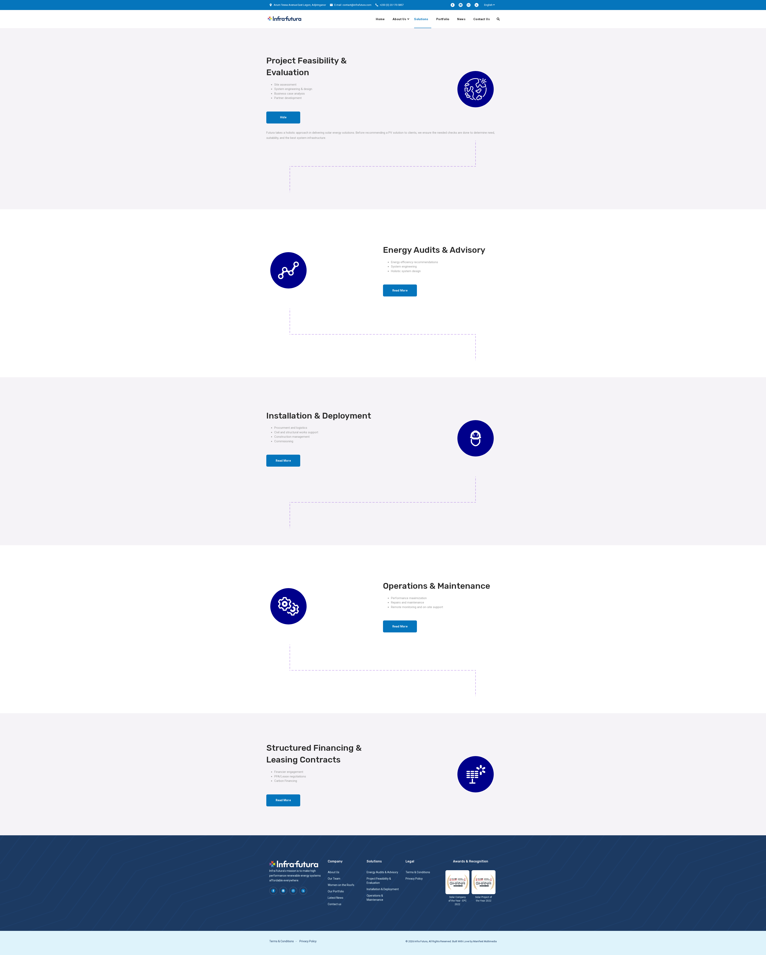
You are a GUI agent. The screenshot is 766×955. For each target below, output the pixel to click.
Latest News (335, 897)
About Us (399, 19)
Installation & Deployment (383, 889)
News (461, 19)
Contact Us (481, 19)
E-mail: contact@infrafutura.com (352, 4)
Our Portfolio (336, 891)
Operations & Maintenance (375, 897)
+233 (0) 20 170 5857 (392, 4)
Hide (283, 117)
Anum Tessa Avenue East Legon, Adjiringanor (300, 4)
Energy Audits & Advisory (382, 872)
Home (380, 19)
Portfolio (442, 19)
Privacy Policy (414, 878)
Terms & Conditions (418, 872)
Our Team (334, 878)
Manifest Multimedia (485, 941)
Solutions (421, 19)
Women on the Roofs (341, 885)
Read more (400, 290)
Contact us (334, 904)
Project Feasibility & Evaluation (379, 880)
